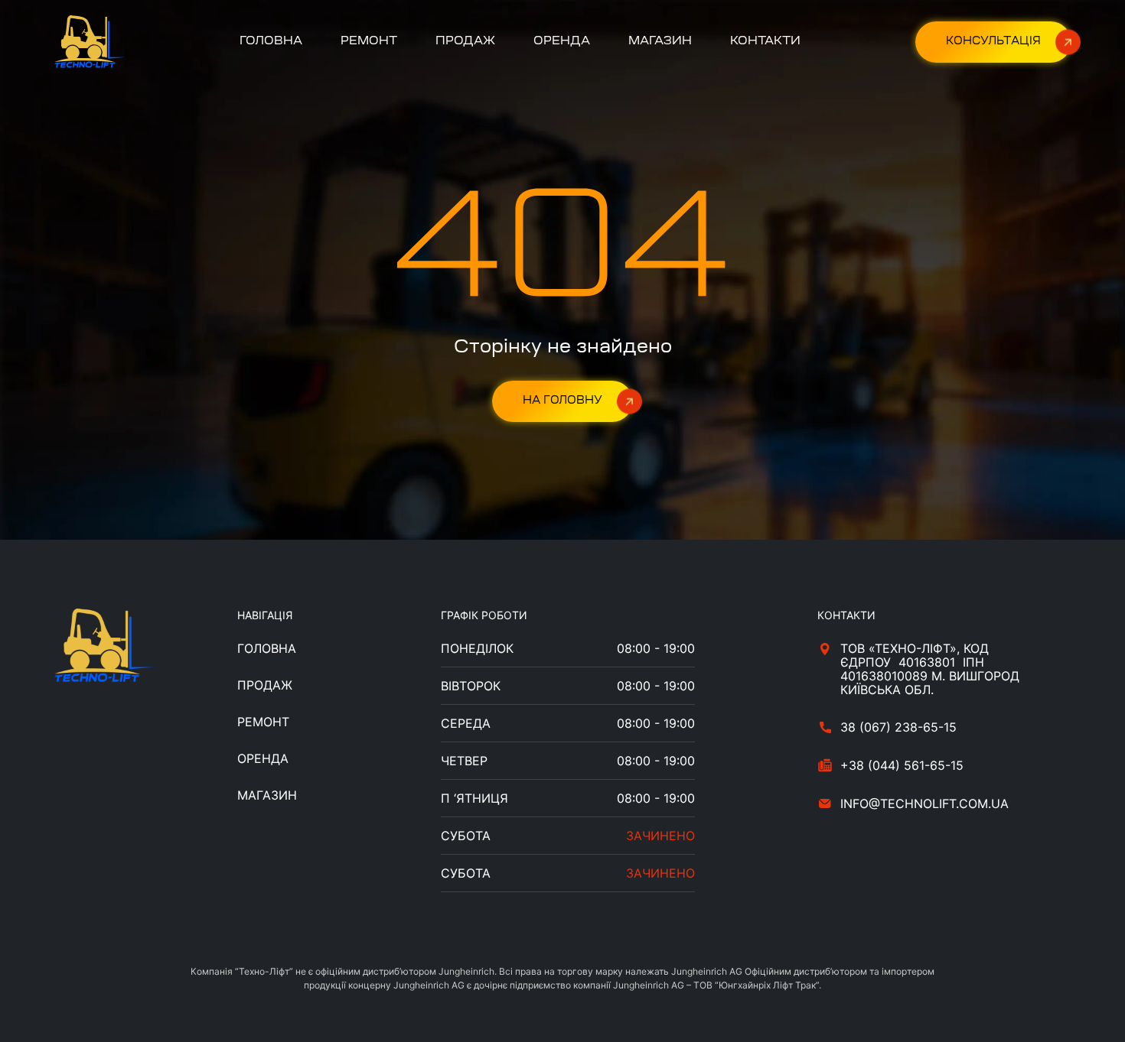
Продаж (465, 41)
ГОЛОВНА (266, 648)
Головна (271, 41)
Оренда (561, 41)
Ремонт (369, 41)
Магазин (660, 41)
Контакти (765, 41)
